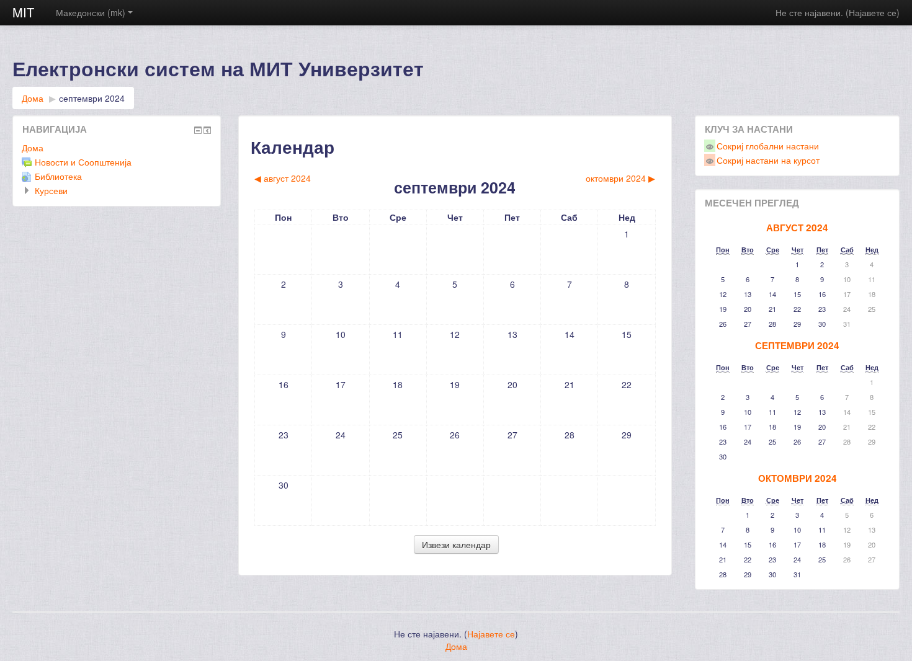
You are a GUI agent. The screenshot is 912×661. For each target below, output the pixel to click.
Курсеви (51, 190)
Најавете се (872, 12)
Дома (32, 98)
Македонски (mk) (90, 12)
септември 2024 (92, 98)
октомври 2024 (797, 478)
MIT (23, 12)
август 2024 (797, 227)
